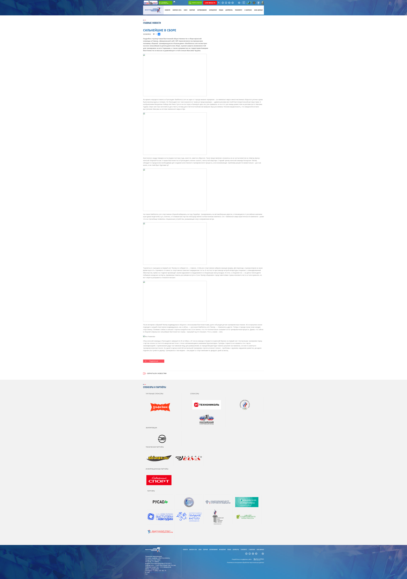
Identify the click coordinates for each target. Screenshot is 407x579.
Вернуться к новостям (156, 373)
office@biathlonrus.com (158, 572)
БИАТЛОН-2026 (177, 10)
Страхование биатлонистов (164, 3)
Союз (185, 10)
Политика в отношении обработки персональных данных (245, 562)
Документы (229, 10)
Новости (167, 10)
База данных (258, 10)
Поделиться (153, 361)
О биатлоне (248, 10)
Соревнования (202, 10)
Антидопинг (213, 10)
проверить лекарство (197, 2)
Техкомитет (238, 10)
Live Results (210, 3)
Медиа (221, 10)
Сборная (192, 10)
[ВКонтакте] (159, 34)
